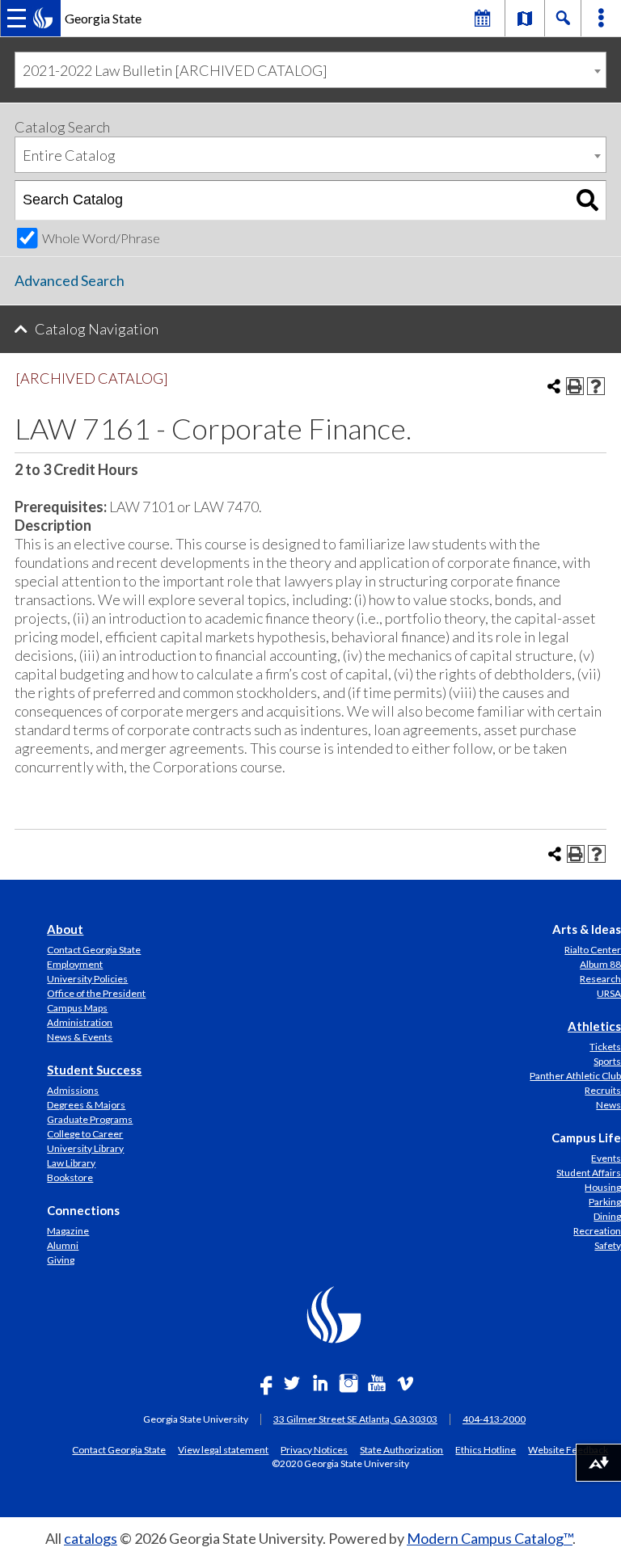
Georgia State (103, 18)
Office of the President (96, 993)
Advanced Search (70, 280)
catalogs (90, 1538)
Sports (607, 1061)
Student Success (94, 1069)
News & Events (79, 1037)
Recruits (603, 1090)
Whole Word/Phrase (101, 238)
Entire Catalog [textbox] (69, 155)
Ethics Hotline (485, 1449)
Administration (79, 1022)
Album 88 (600, 964)
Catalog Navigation (96, 329)
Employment (75, 964)
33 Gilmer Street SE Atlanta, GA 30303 (355, 1419)
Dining (607, 1216)
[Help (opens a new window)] (596, 386)
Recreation (597, 1231)
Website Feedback (568, 1449)
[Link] (525, 17)
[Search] (587, 200)
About (65, 929)
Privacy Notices (314, 1449)
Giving (60, 1260)
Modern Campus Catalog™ (489, 1538)
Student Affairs (588, 1173)
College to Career (85, 1134)
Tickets (605, 1047)
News (608, 1105)
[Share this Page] (554, 386)
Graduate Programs (90, 1119)
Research (600, 979)
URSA (609, 993)
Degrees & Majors (86, 1105)
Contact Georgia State (94, 950)
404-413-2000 (494, 1419)
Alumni (62, 1245)
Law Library (71, 1163)
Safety (607, 1245)
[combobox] (310, 70)
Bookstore (70, 1177)
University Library (85, 1148)
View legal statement (223, 1449)
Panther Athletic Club (575, 1076)
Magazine (68, 1231)
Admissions (73, 1090)
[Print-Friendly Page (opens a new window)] (575, 386)
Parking (605, 1202)
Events (606, 1158)
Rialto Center (592, 950)
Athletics (594, 1026)
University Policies (87, 979)
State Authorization (401, 1449)
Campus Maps (77, 1008)
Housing (603, 1187)
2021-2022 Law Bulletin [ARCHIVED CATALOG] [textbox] (175, 70)
